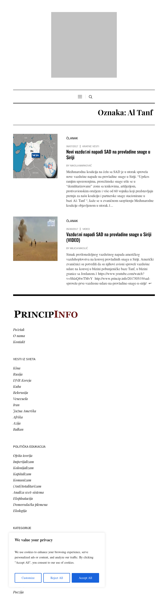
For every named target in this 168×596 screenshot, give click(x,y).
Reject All (57, 578)
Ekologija (20, 454)
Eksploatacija (23, 442)
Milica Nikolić (79, 192)
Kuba (17, 330)
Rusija (18, 317)
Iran (16, 348)
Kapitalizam (22, 417)
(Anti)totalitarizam (27, 429)
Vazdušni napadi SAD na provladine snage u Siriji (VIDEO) (108, 181)
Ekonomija (21, 492)
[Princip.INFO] (84, 16)
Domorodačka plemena (30, 448)
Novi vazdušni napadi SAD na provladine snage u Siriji (108, 98)
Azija (17, 366)
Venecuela (20, 342)
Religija (18, 511)
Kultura (19, 529)
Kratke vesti (90, 90)
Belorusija (20, 336)
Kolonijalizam (23, 411)
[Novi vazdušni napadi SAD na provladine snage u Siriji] (35, 100)
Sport (17, 517)
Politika (19, 486)
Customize (28, 578)
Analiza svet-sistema (28, 435)
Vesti (16, 480)
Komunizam (22, 423)
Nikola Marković (81, 109)
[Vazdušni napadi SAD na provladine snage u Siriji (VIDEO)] (35, 182)
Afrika (18, 360)
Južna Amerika (24, 354)
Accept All (85, 578)
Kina (16, 311)
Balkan (18, 373)
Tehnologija (21, 523)
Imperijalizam (23, 405)
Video (86, 172)
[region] (57, 560)
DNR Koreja (22, 324)
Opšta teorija (22, 399)
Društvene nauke (25, 498)
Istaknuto (20, 505)
